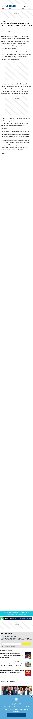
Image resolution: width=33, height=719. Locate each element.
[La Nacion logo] (10, 6)
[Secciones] (3, 6)
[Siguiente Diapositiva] (31, 695)
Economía (3, 21)
